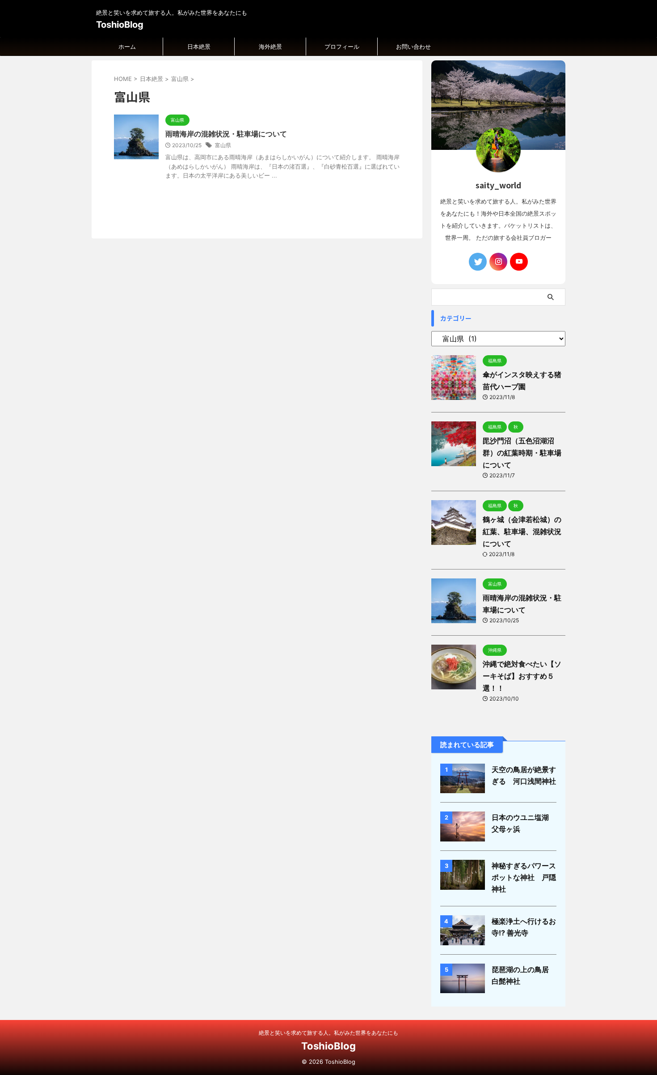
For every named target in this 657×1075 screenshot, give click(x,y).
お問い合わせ (413, 46)
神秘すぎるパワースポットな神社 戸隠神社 (524, 877)
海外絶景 (270, 46)
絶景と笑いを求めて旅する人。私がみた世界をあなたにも (328, 1032)
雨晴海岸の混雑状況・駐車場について (226, 133)
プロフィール (341, 46)
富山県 (223, 145)
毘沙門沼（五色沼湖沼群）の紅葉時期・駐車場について (522, 452)
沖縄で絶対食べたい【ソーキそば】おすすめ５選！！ (522, 676)
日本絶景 (199, 46)
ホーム (127, 46)
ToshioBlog (119, 24)
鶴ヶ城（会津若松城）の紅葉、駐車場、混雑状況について (522, 531)
